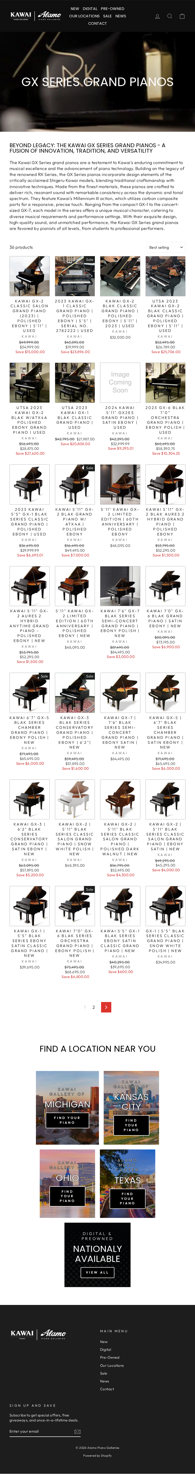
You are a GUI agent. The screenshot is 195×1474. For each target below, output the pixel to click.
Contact (97, 23)
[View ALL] (97, 1255)
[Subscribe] (77, 1431)
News (120, 16)
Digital (90, 8)
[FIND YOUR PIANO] (67, 1108)
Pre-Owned (112, 8)
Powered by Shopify (97, 1455)
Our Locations (84, 16)
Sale (107, 16)
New (75, 8)
